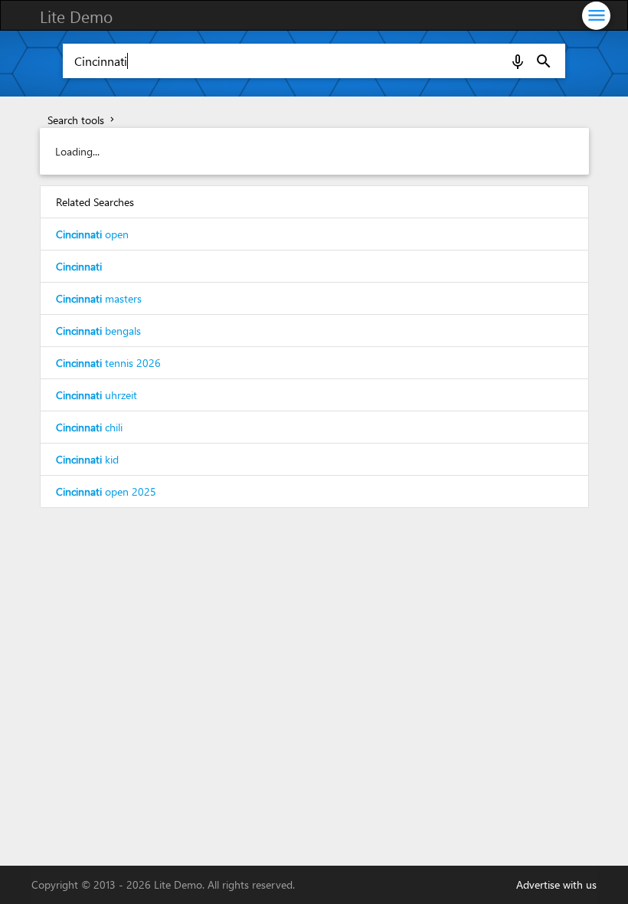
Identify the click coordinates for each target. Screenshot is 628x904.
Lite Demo (76, 16)
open (92, 234)
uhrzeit (96, 395)
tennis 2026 (108, 362)
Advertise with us (556, 884)
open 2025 (106, 491)
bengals (98, 330)
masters (99, 298)
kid (87, 459)
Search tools (82, 120)
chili (89, 427)
